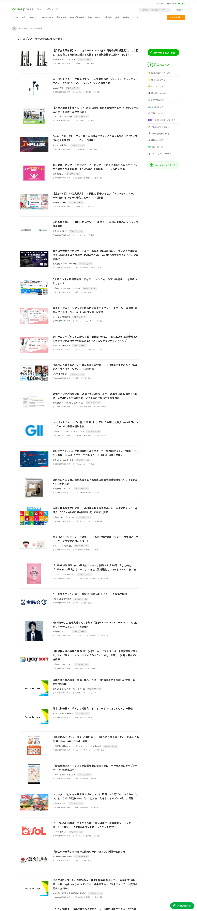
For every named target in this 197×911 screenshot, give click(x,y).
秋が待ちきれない (159, 93)
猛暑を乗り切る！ (159, 80)
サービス (33, 17)
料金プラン (171, 4)
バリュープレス (22, 9)
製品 (23, 17)
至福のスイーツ (158, 113)
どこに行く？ (157, 106)
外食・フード (94, 17)
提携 (117, 17)
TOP (16, 17)
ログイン (181, 4)
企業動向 (108, 17)
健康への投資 (157, 140)
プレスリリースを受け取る (165, 165)
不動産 (126, 17)
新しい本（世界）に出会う (163, 120)
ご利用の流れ (160, 4)
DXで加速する (157, 100)
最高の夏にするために (161, 73)
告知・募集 (62, 17)
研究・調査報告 (77, 17)
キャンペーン (47, 17)
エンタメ (137, 17)
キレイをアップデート (161, 153)
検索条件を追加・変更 (164, 52)
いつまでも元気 (158, 86)
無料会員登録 (176, 17)
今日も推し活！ (158, 147)
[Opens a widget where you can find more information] (182, 906)
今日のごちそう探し (160, 127)
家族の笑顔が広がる (160, 133)
